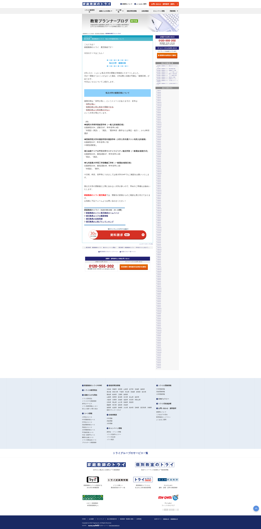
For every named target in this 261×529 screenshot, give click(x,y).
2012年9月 (159, 333)
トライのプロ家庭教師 (89, 401)
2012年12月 (159, 328)
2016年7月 (159, 256)
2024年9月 (159, 107)
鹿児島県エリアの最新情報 (97, 216)
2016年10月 (159, 251)
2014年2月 (159, 305)
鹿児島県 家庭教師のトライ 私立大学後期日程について (104, 39)
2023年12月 (159, 122)
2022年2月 (159, 148)
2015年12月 (159, 268)
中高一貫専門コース (88, 435)
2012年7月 (159, 337)
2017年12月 (159, 227)
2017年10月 (159, 230)
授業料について (161, 412)
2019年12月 (159, 190)
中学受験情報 (160, 389)
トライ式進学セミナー (114, 434)
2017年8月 (159, 234)
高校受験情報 (160, 391)
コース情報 (118, 11)
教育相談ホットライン (163, 417)
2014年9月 (159, 293)
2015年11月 (159, 269)
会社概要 (91, 519)
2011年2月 (159, 365)
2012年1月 (159, 347)
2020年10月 (159, 173)
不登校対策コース (87, 432)
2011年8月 (159, 355)
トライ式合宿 (111, 437)
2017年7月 (159, 235)
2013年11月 (159, 310)
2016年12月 (159, 247)
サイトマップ (100, 519)
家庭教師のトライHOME (88, 33)
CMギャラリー (163, 399)
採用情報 (139, 519)
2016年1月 (159, 266)
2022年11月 (159, 134)
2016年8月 (159, 254)
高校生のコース (87, 427)
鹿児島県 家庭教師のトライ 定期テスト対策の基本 (167, 73)
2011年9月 (159, 354)
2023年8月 (159, 129)
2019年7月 (159, 197)
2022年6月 (159, 143)
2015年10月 (159, 271)
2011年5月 (159, 360)
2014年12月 (159, 288)
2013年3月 (159, 323)
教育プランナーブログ (114, 410)
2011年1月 (159, 367)
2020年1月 (159, 188)
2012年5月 (159, 340)
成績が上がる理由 (104, 11)
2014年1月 (159, 306)
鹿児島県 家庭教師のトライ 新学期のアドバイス (166, 78)
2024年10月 (159, 105)
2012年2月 (159, 345)
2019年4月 (159, 202)
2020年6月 (159, 180)
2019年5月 (159, 200)
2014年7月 (159, 296)
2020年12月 (159, 170)
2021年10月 (159, 153)
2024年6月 (159, 112)
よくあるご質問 (161, 419)
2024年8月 (159, 109)
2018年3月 (159, 222)
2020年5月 (159, 181)
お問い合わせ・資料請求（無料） (163, 4)
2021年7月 (159, 158)
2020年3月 (159, 185)
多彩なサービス (87, 403)
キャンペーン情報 (158, 11)
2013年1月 (159, 327)
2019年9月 (159, 195)
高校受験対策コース (88, 425)
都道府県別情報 (132, 11)
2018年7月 (159, 217)
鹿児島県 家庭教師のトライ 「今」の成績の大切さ (167, 75)
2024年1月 (159, 121)
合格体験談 (145, 11)
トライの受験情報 (164, 385)
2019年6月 (159, 198)
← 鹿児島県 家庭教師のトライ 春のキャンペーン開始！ (100, 247)
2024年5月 (159, 114)
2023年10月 (159, 126)
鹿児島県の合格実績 (94, 219)
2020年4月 (159, 183)
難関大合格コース (87, 437)
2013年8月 (159, 315)
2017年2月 (159, 244)
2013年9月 (159, 313)
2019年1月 (159, 207)
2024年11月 (159, 104)
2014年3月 (159, 303)
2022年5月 (159, 144)
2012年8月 (159, 335)
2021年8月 (159, 156)
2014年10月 (159, 291)
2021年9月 (159, 154)
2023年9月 (159, 127)
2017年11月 (159, 229)
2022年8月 (159, 139)
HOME (84, 519)
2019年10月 (159, 193)
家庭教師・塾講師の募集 (126, 519)
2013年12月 (159, 308)
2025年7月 (159, 90)
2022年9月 (159, 137)
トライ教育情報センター (90, 406)
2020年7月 (159, 178)
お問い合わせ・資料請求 (167, 408)
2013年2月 (159, 325)
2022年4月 (159, 146)
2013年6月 (159, 318)
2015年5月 (159, 279)
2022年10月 (159, 136)
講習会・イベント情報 (114, 432)
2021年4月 (159, 163)
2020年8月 (159, 176)
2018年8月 (159, 215)
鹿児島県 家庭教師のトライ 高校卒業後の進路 (166, 68)
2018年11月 (159, 210)
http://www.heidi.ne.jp (114, 525)
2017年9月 (159, 232)
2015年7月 (159, 276)
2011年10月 (159, 352)
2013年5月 (159, 320)
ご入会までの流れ (162, 414)
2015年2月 (159, 284)
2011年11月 (159, 350)
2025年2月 (159, 99)
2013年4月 (159, 322)
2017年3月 (159, 242)
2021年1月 (159, 168)
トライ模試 (110, 439)
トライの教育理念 (89, 11)
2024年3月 (159, 117)
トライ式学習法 (87, 398)
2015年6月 (159, 278)
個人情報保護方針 (112, 519)
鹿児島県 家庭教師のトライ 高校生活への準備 (166, 77)
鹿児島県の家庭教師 (99, 33)
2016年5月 (159, 259)
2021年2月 (159, 166)
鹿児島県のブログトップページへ (109, 251)
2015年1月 (159, 286)
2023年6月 (159, 132)
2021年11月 (159, 151)
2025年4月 (159, 95)
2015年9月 (159, 273)
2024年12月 (159, 102)
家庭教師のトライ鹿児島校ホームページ (102, 213)
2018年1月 (159, 225)
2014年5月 (159, 300)
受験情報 (172, 11)
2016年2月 (159, 264)
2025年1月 (159, 100)
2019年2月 (159, 205)
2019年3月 (159, 203)
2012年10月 (159, 332)
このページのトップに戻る (147, 244)
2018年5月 (159, 220)
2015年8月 (159, 274)
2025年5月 (159, 94)
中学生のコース (87, 422)
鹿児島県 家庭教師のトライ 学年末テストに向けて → (134, 247)
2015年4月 (159, 281)
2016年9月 (159, 252)
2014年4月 (159, 301)
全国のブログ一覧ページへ (128, 251)
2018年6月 (159, 219)
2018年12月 (159, 208)
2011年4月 (159, 362)
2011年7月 (159, 357)
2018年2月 (159, 224)
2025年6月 (159, 92)
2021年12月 (159, 149)
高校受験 (109, 421)
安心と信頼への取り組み (90, 408)
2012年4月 (159, 342)
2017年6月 (159, 237)
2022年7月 (159, 141)
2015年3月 (159, 283)
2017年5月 (159, 239)
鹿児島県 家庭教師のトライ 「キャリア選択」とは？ (167, 72)
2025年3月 (159, 97)
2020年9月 (159, 175)
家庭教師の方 (174, 519)
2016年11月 (159, 249)
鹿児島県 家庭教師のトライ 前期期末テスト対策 (166, 70)
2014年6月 (159, 298)
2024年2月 (159, 119)
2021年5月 (159, 161)
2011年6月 (159, 359)
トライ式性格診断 (164, 403)
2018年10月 (159, 212)
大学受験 (109, 423)
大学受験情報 (160, 394)
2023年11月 (159, 124)
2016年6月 (159, 257)
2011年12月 (159, 349)
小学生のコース (87, 417)
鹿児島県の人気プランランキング (100, 222)
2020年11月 (159, 171)
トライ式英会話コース (89, 440)
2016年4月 (159, 261)
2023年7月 (159, 131)
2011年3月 (159, 364)
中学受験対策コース (88, 419)
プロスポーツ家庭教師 (89, 442)
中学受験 (109, 418)
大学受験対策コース (88, 430)
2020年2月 (159, 186)
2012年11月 (159, 330)
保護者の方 (166, 519)
